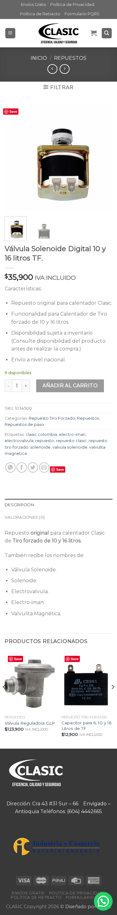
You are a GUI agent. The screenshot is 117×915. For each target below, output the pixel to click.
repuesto (44, 440)
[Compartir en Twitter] (33, 467)
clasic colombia (41, 434)
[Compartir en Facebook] (22, 467)
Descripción (19, 505)
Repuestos (70, 58)
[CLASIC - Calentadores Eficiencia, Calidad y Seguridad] (58, 33)
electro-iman (72, 434)
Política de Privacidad (72, 4)
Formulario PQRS (82, 14)
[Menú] (10, 33)
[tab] (58, 505)
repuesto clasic (71, 440)
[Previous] (14, 158)
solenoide (40, 447)
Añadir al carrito (70, 385)
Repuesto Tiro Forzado (52, 418)
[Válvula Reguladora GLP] (30, 681)
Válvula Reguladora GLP (30, 723)
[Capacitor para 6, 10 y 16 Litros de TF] (86, 681)
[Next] (102, 158)
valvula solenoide (69, 447)
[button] (103, 901)
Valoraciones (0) (25, 517)
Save (13, 111)
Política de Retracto (40, 14)
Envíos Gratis (33, 4)
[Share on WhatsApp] (10, 467)
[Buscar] (107, 33)
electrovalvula (19, 440)
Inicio (39, 58)
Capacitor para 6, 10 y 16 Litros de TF (86, 725)
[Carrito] (93, 33)
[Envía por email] (44, 467)
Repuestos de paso (24, 424)
